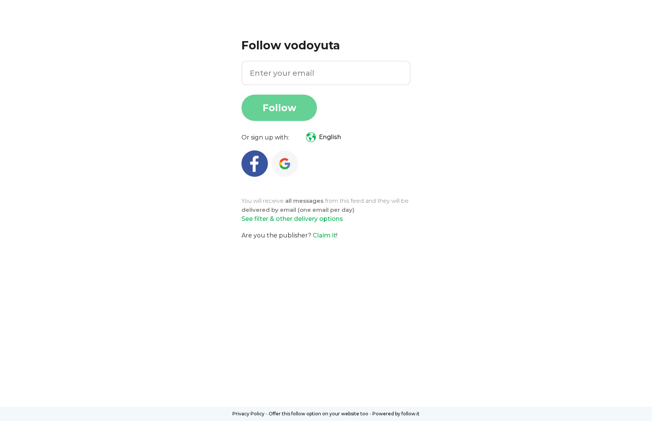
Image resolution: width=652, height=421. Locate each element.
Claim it (324, 235)
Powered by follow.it (396, 413)
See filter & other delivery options (292, 218)
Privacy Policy (248, 413)
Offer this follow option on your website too (318, 413)
